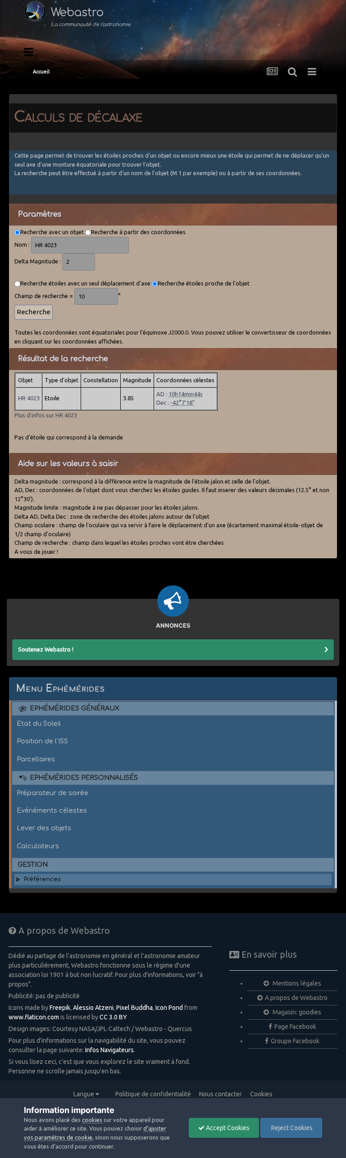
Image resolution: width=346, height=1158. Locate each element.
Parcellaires (36, 759)
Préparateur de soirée (52, 792)
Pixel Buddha (134, 1007)
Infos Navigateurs (109, 1050)
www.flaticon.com (34, 1017)
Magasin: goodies (296, 1012)
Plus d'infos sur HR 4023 (45, 415)
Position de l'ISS (42, 741)
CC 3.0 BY (113, 1017)
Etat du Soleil (39, 723)
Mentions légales (296, 983)
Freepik (60, 1007)
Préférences (42, 879)
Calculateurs (38, 846)
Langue (84, 1094)
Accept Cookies (227, 1127)
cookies (92, 1120)
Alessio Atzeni (93, 1007)
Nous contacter (220, 1094)
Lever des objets (44, 828)
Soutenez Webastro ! (45, 649)
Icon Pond (169, 1007)
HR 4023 (29, 398)
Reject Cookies (291, 1127)
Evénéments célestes (52, 810)
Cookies (261, 1094)
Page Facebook (295, 1026)
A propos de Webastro (296, 997)
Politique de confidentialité (153, 1094)
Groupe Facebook (295, 1041)
